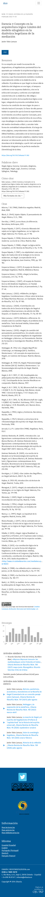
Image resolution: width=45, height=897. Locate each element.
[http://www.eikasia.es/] (22, 807)
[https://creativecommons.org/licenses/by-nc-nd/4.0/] (22, 787)
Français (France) (8, 856)
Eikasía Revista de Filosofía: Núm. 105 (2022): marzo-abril (21, 709)
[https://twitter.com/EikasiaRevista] (22, 777)
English (5, 848)
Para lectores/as (8, 827)
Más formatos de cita (12, 196)
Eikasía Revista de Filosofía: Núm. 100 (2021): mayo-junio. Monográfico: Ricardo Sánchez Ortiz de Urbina (24, 667)
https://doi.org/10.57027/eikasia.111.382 (15, 155)
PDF (5, 52)
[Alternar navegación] (39, 3)
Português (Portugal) (10, 850)
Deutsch (5, 853)
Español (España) (9, 845)
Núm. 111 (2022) (7, 14)
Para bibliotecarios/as (10, 833)
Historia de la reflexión (32, 743)
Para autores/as (8, 830)
